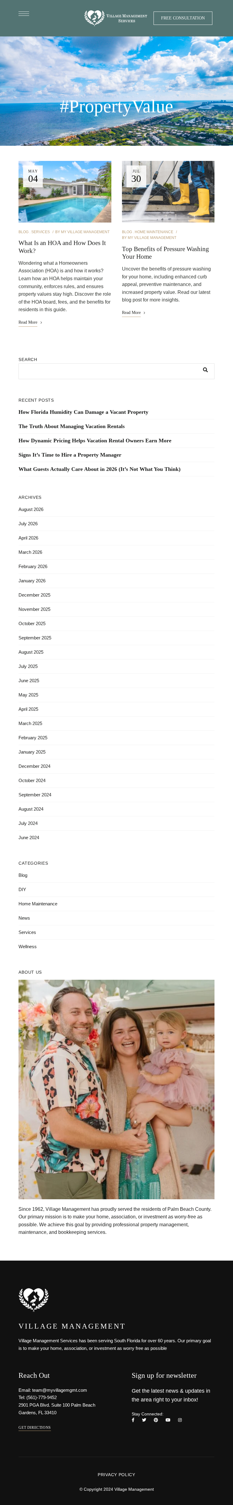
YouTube (168, 1420)
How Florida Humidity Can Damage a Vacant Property (83, 412)
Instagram (180, 1420)
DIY (22, 889)
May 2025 (28, 694)
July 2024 (28, 823)
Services (40, 232)
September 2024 (35, 794)
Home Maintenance (154, 232)
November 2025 (34, 609)
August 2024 (31, 809)
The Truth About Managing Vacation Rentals (72, 426)
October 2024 (32, 780)
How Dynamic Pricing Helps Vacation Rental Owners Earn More (95, 441)
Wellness (28, 946)
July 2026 (28, 523)
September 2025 (35, 637)
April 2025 (28, 709)
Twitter (144, 1420)
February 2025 (33, 737)
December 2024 (34, 766)
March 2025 (30, 723)
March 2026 (30, 552)
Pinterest (156, 1420)
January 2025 (32, 751)
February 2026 (33, 566)
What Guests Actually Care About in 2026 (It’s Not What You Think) (100, 469)
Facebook (133, 1420)
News (24, 918)
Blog (24, 232)
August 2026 (31, 509)
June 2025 (29, 680)
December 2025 (34, 595)
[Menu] (24, 13)
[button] (183, 18)
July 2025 (28, 666)
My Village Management (85, 232)
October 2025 (32, 623)
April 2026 (28, 537)
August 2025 (31, 652)
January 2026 (32, 580)
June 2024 (29, 837)
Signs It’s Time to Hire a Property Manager (70, 455)
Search (28, 359)
